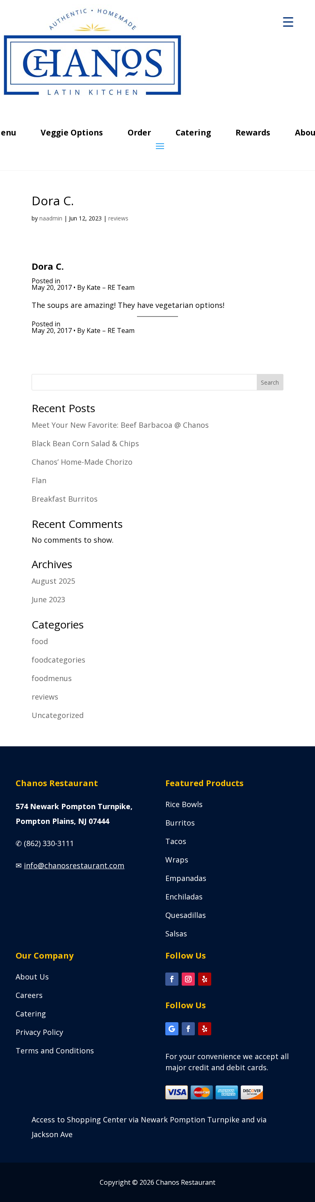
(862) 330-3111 (49, 843)
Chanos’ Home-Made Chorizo (82, 462)
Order (139, 134)
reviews (118, 218)
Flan (39, 480)
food (40, 641)
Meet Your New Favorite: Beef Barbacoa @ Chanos (120, 425)
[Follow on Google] (171, 1028)
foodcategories (58, 660)
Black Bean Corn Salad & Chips (85, 443)
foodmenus (52, 678)
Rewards (252, 134)
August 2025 (53, 581)
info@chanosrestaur (74, 865)
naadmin (50, 218)
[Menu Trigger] (288, 21)
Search (270, 382)
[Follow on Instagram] (188, 979)
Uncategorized (58, 715)
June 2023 (48, 599)
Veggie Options (72, 134)
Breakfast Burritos (65, 499)
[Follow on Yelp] (204, 979)
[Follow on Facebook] (171, 979)
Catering (193, 134)
